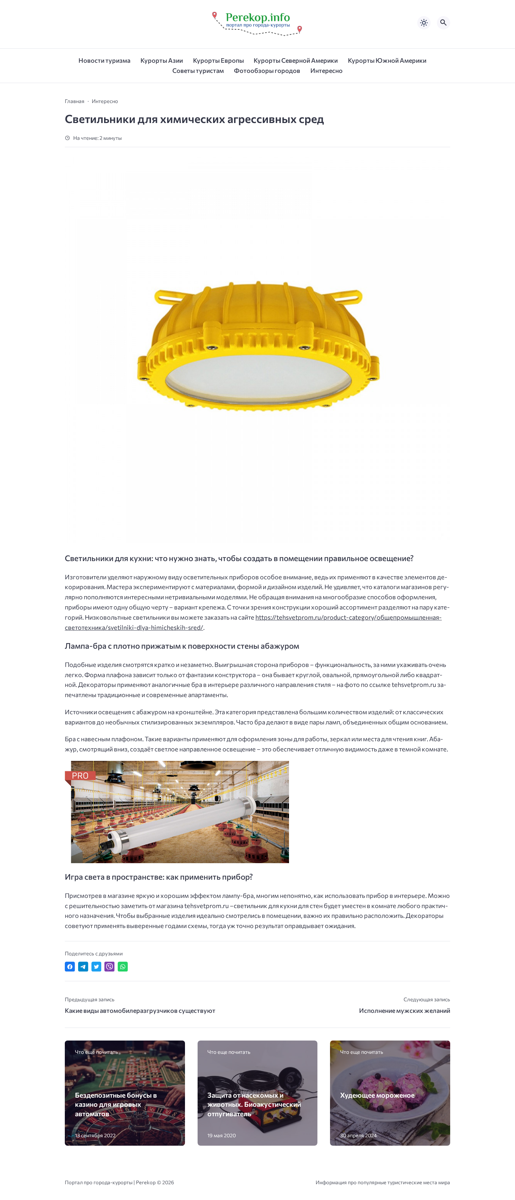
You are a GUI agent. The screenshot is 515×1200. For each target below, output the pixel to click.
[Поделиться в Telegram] (83, 967)
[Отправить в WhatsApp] (123, 967)
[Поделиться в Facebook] (70, 967)
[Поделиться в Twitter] (96, 967)
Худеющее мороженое (377, 1095)
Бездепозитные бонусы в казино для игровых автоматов (116, 1104)
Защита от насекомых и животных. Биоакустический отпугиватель (254, 1104)
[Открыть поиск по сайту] (443, 22)
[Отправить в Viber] (109, 967)
